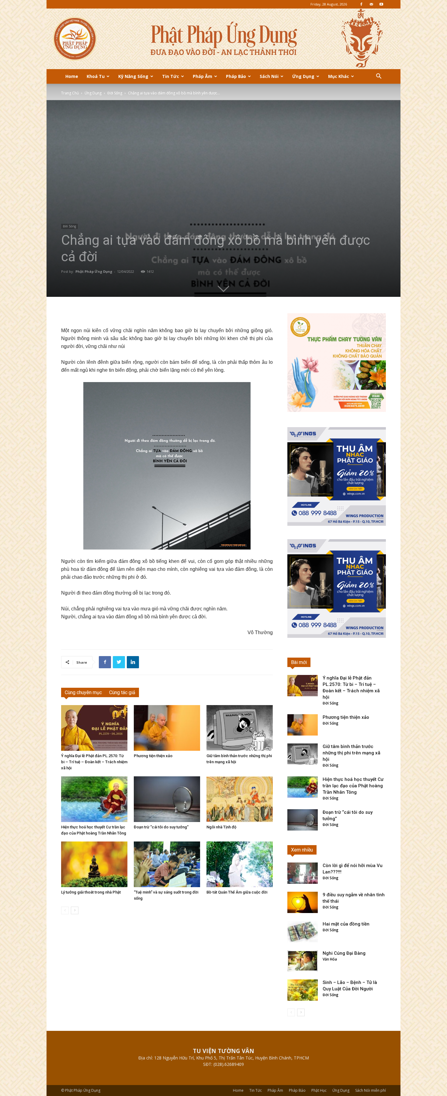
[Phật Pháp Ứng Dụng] (223, 39)
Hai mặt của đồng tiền (346, 924)
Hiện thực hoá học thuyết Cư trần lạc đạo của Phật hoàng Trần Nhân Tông (353, 786)
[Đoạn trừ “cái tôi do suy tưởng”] (167, 799)
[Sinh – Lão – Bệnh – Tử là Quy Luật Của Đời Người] (302, 990)
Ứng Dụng (303, 76)
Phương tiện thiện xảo (153, 756)
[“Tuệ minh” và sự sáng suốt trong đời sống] (167, 864)
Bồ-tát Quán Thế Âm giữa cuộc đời (236, 892)
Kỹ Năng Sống (133, 76)
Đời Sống (114, 93)
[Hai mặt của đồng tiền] (302, 931)
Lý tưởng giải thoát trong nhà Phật (91, 892)
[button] (378, 77)
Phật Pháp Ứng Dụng (93, 271)
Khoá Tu (96, 76)
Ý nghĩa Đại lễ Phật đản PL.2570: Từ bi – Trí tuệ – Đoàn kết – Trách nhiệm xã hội (94, 762)
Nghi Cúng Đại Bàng (344, 953)
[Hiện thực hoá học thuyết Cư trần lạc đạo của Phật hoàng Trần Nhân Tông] (94, 799)
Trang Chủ (70, 93)
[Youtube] (381, 4)
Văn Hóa (330, 959)
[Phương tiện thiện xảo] (167, 728)
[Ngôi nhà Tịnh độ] (239, 799)
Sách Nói (269, 76)
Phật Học (319, 1090)
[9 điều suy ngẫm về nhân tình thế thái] (302, 902)
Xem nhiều (302, 850)
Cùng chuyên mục (83, 692)
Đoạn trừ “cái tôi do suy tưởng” (161, 827)
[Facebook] (361, 4)
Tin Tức (170, 76)
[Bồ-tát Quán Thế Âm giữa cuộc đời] (239, 864)
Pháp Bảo (236, 76)
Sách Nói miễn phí (370, 1090)
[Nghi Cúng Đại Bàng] (302, 960)
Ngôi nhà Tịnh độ (221, 827)
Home (71, 76)
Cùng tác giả (122, 692)
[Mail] (371, 4)
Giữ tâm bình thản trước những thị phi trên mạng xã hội (351, 753)
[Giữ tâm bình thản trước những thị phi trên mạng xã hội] (239, 728)
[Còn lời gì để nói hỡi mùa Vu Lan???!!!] (302, 873)
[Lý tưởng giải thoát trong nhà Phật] (94, 864)
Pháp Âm (202, 76)
